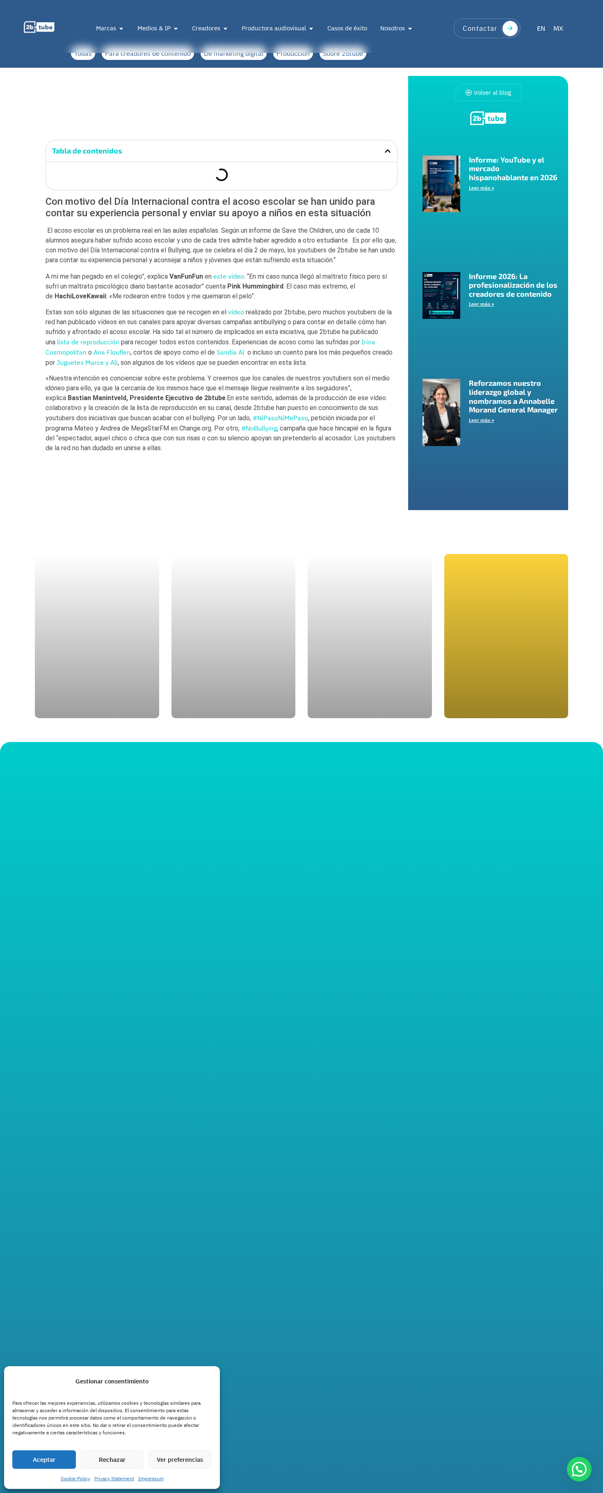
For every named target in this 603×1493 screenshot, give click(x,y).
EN (541, 28)
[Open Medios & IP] (176, 28)
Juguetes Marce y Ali (87, 362)
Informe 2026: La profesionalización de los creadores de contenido (513, 285)
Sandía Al (230, 352)
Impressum (151, 1478)
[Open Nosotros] (410, 28)
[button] (387, 151)
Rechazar (112, 1459)
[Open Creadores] (225, 28)
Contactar (480, 28)
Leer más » (481, 188)
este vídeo (228, 276)
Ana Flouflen (112, 352)
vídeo (236, 312)
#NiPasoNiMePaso (280, 418)
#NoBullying (259, 428)
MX (558, 28)
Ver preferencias (180, 1459)
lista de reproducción (88, 342)
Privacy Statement (114, 1478)
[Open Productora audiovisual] (311, 28)
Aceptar (44, 1459)
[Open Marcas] (121, 28)
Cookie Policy (75, 1478)
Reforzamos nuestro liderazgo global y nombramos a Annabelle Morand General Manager (513, 396)
